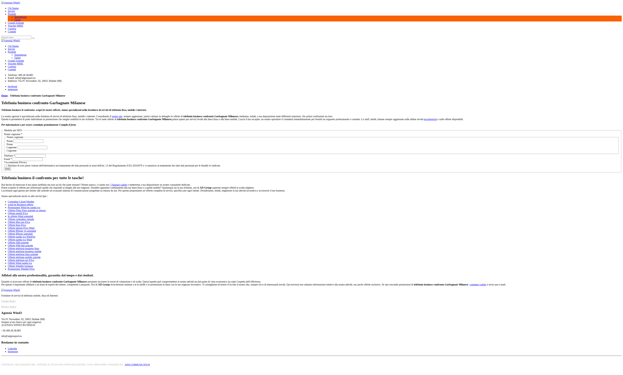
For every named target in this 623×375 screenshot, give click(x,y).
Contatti (12, 31)
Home (4, 95)
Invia (7, 169)
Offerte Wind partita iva (20, 263)
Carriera (12, 28)
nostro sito (117, 116)
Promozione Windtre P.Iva (21, 269)
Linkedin (12, 348)
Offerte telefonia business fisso (23, 248)
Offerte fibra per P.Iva (19, 222)
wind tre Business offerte (20, 204)
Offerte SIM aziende (18, 242)
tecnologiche (430, 119)
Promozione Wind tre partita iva (24, 207)
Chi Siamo (13, 8)
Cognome (11, 147)
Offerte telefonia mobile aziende (24, 257)
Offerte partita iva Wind (20, 239)
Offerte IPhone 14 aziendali (22, 231)
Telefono (9, 155)
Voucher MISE (15, 25)
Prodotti (12, 14)
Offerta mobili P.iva (18, 213)
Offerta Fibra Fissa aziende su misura (27, 210)
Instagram (13, 351)
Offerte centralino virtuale (21, 219)
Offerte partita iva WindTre (21, 236)
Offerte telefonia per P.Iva (21, 260)
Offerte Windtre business (20, 266)
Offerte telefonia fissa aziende (23, 254)
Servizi (11, 11)
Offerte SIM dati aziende (20, 245)
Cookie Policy (8, 301)
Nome (9, 141)
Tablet (17, 20)
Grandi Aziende (16, 22)
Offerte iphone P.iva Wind (21, 228)
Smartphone (20, 17)
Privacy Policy (8, 306)
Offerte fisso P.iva (17, 225)
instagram (13, 89)
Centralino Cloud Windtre (21, 201)
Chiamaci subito (118, 184)
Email (8, 159)
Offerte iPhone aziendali (20, 233)
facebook (12, 86)
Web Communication (137, 364)
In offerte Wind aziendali (20, 216)
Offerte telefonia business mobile (24, 251)
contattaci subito (478, 284)
